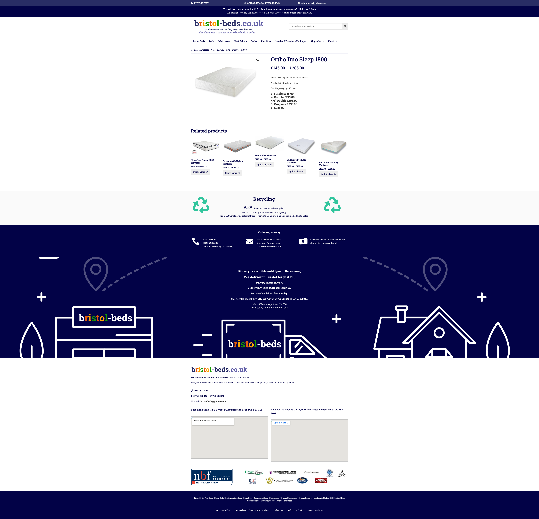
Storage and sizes (316, 510)
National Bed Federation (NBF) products (252, 510)
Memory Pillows (304, 498)
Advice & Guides (223, 510)
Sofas (326, 498)
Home (194, 49)
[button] (257, 59)
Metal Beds (219, 498)
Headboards (318, 498)
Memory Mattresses (288, 498)
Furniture (264, 501)
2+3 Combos (335, 498)
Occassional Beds (261, 498)
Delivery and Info (295, 510)
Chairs (272, 501)
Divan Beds (199, 498)
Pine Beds (209, 498)
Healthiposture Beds (233, 498)
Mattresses (204, 49)
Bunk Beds (247, 498)
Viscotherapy (217, 49)
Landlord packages (284, 501)
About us (279, 510)
